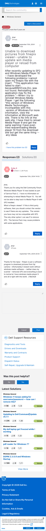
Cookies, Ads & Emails (12, 508)
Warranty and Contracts (16, 352)
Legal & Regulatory (11, 513)
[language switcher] (36, 3)
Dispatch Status (12, 361)
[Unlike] (7, 143)
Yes (22, 382)
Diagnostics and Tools (15, 344)
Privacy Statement (10, 495)
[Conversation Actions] (40, 45)
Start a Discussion (34, 24)
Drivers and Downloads (15, 348)
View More (23, 469)
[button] (6, 406)
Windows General (14, 17)
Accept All (39, 528)
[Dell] (3, 17)
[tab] (11, 157)
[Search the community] (41, 10)
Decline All (28, 528)
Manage (3, 528)
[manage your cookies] (4, 478)
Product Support (12, 357)
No (9, 382)
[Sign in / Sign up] (32, 3)
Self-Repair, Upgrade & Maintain (19, 365)
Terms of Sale (8, 490)
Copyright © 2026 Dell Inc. (14, 485)
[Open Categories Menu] (41, 3)
